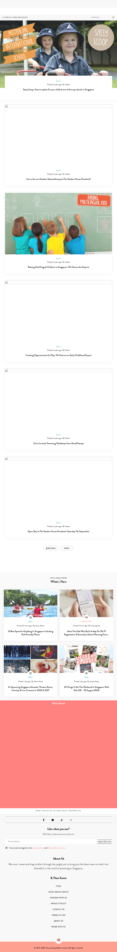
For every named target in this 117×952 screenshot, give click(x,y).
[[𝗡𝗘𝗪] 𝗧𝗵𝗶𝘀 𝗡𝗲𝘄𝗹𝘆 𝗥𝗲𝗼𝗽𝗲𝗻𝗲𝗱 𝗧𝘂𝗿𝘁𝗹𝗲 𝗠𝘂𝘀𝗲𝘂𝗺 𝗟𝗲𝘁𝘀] (87, 790)
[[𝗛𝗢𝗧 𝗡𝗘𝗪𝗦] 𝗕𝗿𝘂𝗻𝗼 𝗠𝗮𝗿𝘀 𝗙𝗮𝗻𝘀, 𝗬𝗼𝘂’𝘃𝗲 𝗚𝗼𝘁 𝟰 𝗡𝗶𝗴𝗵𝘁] (87, 724)
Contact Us (59, 909)
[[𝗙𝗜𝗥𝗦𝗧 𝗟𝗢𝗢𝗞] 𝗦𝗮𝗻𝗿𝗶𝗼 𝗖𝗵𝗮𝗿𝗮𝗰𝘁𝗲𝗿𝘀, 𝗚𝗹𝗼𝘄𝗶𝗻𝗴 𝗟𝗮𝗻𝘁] (29, 790)
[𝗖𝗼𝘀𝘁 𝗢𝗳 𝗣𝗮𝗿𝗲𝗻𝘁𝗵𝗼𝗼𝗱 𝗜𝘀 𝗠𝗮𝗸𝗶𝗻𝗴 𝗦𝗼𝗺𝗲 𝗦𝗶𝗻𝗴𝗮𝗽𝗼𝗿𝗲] (29, 757)
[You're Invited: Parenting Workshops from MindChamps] (58, 400)
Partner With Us (58, 898)
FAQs (58, 886)
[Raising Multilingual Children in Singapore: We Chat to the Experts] (58, 223)
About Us (58, 921)
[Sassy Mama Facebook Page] (43, 820)
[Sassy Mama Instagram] (52, 820)
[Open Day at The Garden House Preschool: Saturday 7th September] (58, 488)
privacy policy (38, 847)
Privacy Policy (58, 903)
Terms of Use (58, 915)
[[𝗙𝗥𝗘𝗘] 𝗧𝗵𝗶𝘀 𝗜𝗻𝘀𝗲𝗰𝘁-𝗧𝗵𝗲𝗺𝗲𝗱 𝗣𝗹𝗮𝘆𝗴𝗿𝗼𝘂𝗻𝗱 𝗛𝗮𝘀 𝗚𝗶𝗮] (29, 724)
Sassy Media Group (58, 892)
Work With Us (58, 927)
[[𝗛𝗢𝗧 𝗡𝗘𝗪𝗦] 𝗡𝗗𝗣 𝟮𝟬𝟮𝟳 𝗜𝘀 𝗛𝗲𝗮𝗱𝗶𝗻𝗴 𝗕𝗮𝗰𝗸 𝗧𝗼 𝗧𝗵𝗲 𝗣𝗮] (87, 757)
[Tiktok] (61, 820)
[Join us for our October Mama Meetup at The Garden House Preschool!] (58, 135)
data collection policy (57, 847)
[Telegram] (70, 820)
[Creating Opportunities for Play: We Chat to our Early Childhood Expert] (58, 311)
